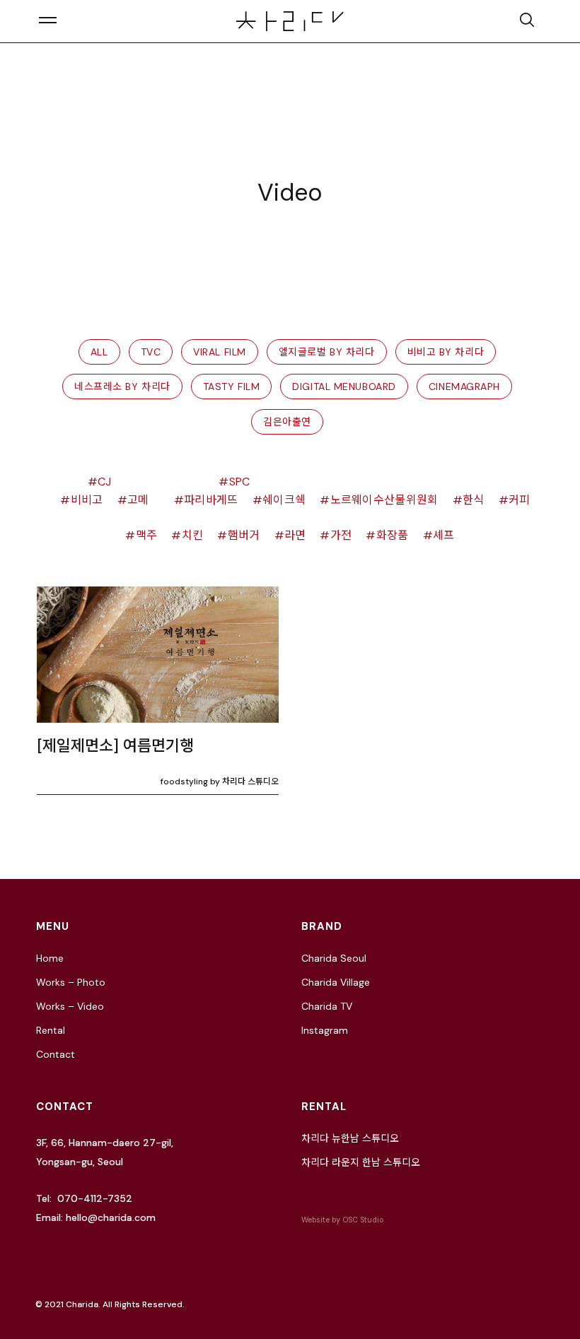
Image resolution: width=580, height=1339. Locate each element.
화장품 (392, 535)
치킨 (192, 535)
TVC (151, 352)
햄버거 (244, 535)
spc (239, 481)
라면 (295, 535)
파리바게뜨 (211, 499)
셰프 (444, 535)
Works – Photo (70, 982)
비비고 (87, 499)
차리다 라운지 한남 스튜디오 (360, 1162)
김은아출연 (287, 421)
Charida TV (326, 1006)
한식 (474, 499)
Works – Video (70, 1006)
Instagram (324, 1030)
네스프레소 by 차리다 (122, 386)
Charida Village (335, 982)
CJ (105, 481)
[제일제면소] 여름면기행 (115, 746)
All (99, 352)
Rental (50, 1030)
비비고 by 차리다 (446, 352)
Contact (55, 1054)
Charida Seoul (333, 958)
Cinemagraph (464, 386)
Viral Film (219, 352)
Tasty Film (231, 386)
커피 (519, 499)
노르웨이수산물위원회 (384, 499)
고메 (138, 499)
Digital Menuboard (344, 386)
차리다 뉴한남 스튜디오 (350, 1138)
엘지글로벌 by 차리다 (327, 352)
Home (50, 958)
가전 (341, 535)
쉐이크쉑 (284, 499)
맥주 (146, 535)
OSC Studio (362, 1220)
